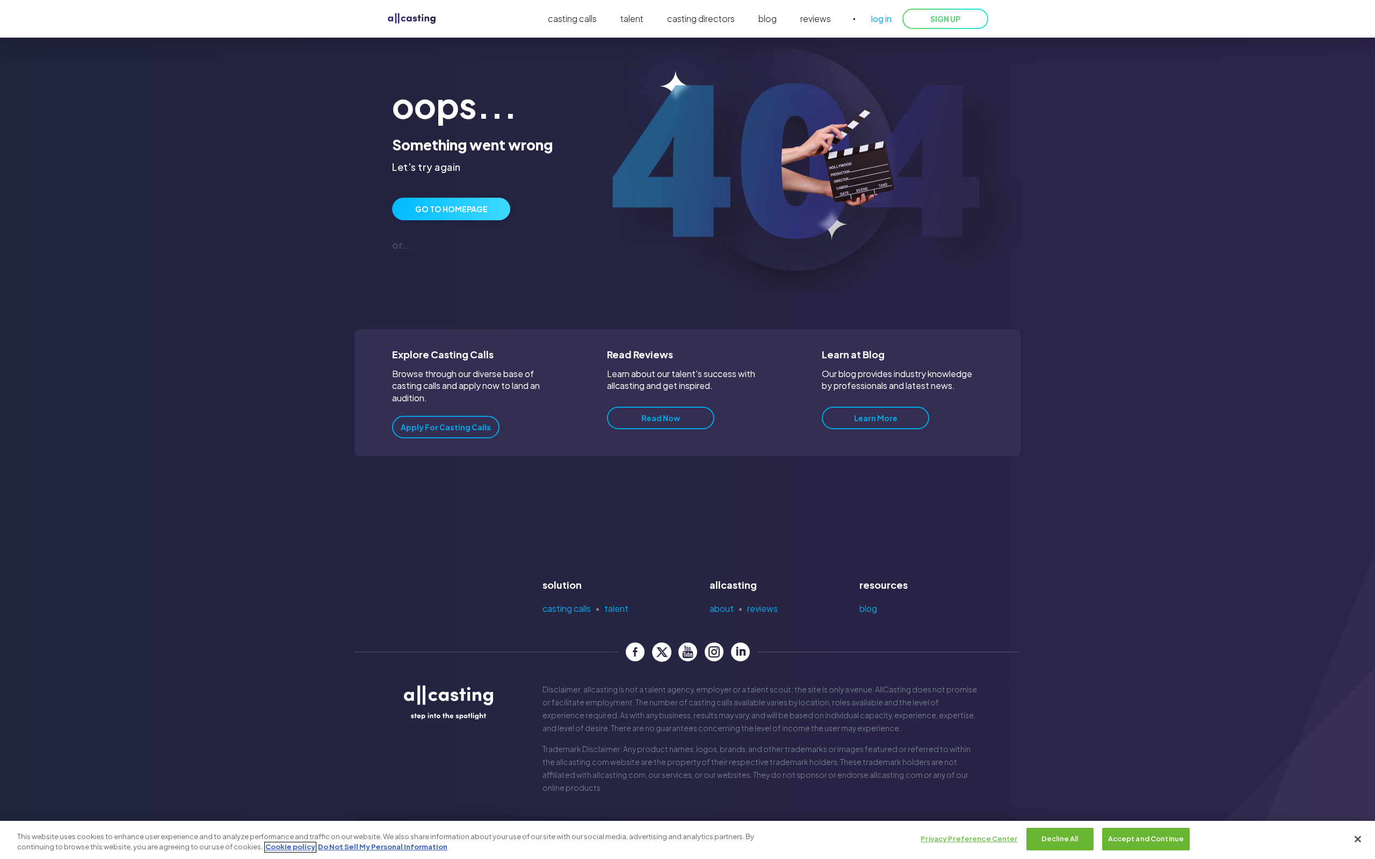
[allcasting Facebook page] (635, 652)
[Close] (1358, 839)
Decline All (1059, 838)
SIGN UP (945, 19)
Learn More (876, 418)
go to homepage (451, 209)
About (722, 608)
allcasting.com (582, 762)
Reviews (762, 608)
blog (767, 18)
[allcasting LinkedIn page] (740, 652)
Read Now (660, 418)
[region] (687, 840)
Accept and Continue (1146, 838)
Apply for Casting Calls (446, 427)
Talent (616, 608)
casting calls (572, 18)
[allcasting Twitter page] (661, 652)
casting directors (701, 18)
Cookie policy (290, 847)
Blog (868, 608)
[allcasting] (412, 19)
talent (631, 18)
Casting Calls (566, 608)
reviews (815, 18)
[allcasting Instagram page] (714, 652)
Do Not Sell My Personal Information (382, 847)
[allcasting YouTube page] (687, 652)
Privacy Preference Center (969, 838)
